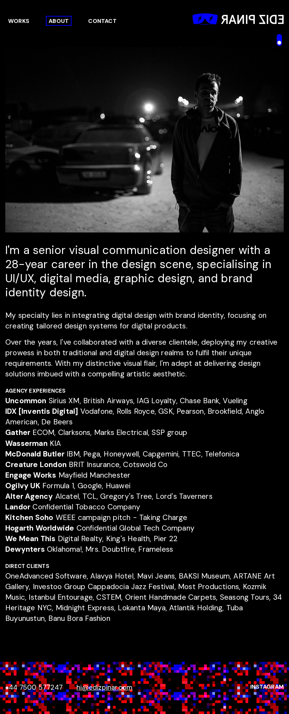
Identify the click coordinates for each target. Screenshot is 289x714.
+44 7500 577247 (34, 687)
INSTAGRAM (267, 686)
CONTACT (102, 21)
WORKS (18, 21)
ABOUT (59, 21)
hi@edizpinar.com (104, 687)
